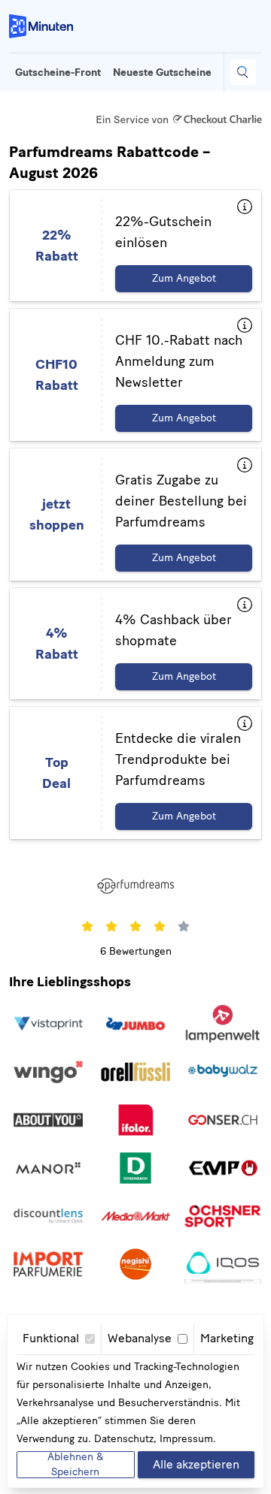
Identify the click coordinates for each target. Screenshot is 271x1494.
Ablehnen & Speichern (75, 1464)
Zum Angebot (184, 278)
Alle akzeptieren (196, 1464)
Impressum (186, 1438)
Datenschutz (124, 1438)
